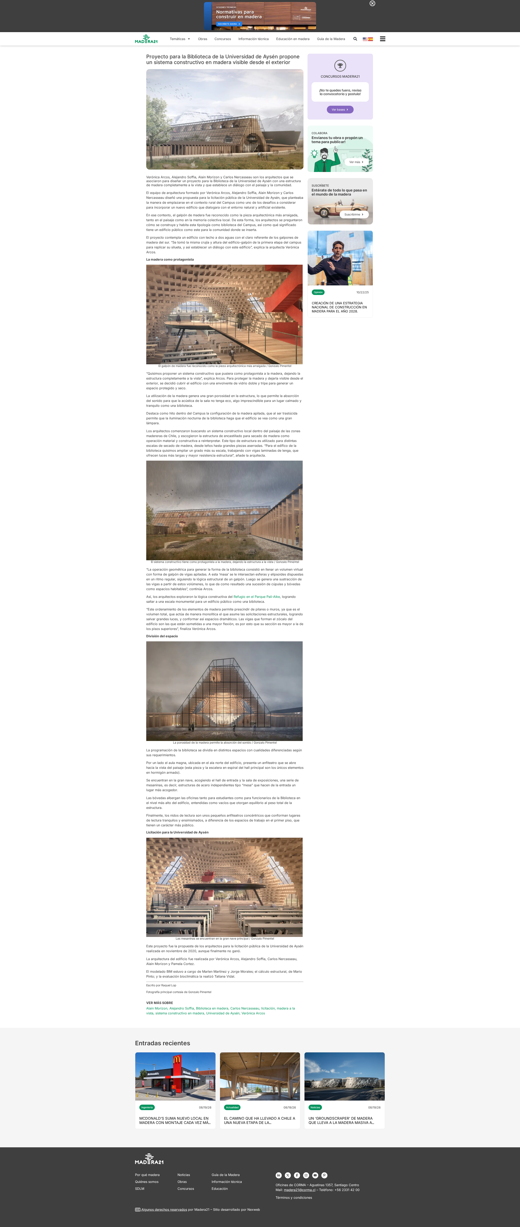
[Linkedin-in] (279, 1175)
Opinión (318, 292)
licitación (268, 1008)
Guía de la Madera (331, 39)
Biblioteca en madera (212, 1008)
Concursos (222, 39)
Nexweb (253, 1209)
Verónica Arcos (253, 1013)
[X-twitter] (288, 1175)
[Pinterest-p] (324, 1175)
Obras (202, 39)
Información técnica (253, 39)
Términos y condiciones (294, 1197)
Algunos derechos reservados (164, 1209)
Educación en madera (293, 39)
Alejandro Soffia (181, 1008)
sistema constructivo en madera (179, 1013)
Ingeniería (147, 1107)
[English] (365, 39)
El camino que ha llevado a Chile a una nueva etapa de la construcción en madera (259, 1122)
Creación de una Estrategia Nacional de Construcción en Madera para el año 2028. (339, 307)
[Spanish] (370, 39)
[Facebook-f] (297, 1175)
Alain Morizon (156, 1008)
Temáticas (177, 39)
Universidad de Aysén (222, 1013)
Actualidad (232, 1107)
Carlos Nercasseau (244, 1008)
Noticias (315, 1107)
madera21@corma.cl (299, 1190)
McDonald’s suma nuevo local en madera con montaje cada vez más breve (175, 1122)
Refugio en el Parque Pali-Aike (257, 597)
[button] (355, 39)
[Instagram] (306, 1175)
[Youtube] (315, 1175)
